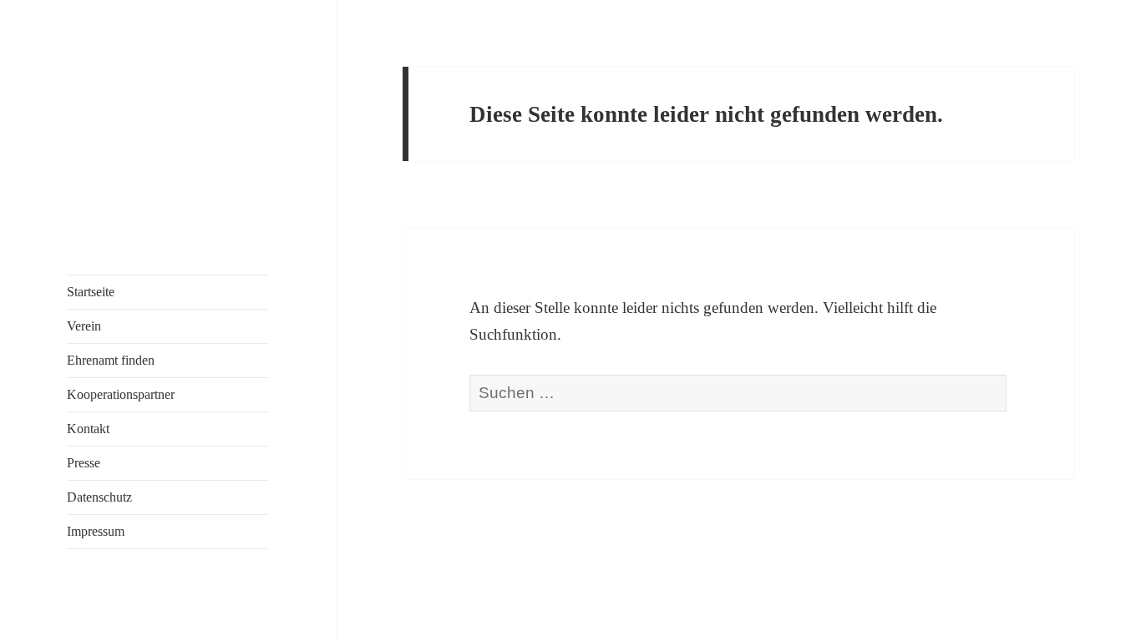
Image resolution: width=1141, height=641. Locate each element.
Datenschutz (99, 497)
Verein (84, 326)
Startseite (90, 292)
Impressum (95, 531)
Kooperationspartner (121, 394)
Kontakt (88, 428)
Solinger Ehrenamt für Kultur (108, 137)
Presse (83, 463)
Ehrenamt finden (111, 360)
